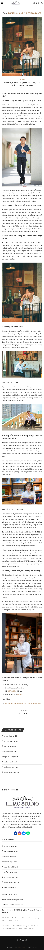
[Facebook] (17, 940)
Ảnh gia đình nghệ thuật (10, 757)
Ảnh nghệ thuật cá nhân (10, 736)
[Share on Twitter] (22, 713)
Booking (20, 694)
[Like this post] (17, 713)
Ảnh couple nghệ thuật (9, 751)
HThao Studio (21, 947)
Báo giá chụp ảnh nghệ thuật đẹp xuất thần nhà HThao (23, 703)
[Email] (36, 3)
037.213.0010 (9, 894)
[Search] (42, 3)
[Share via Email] (26, 713)
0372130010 (12, 691)
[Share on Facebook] (19, 713)
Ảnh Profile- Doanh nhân (10, 741)
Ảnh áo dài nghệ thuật (9, 746)
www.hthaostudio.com (16, 905)
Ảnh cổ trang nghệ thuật (10, 767)
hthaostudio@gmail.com (15, 899)
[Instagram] (34, 3)
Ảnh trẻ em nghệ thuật (9, 762)
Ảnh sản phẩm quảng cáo (10, 772)
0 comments (24, 710)
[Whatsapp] (38, 3)
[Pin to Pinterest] (24, 713)
